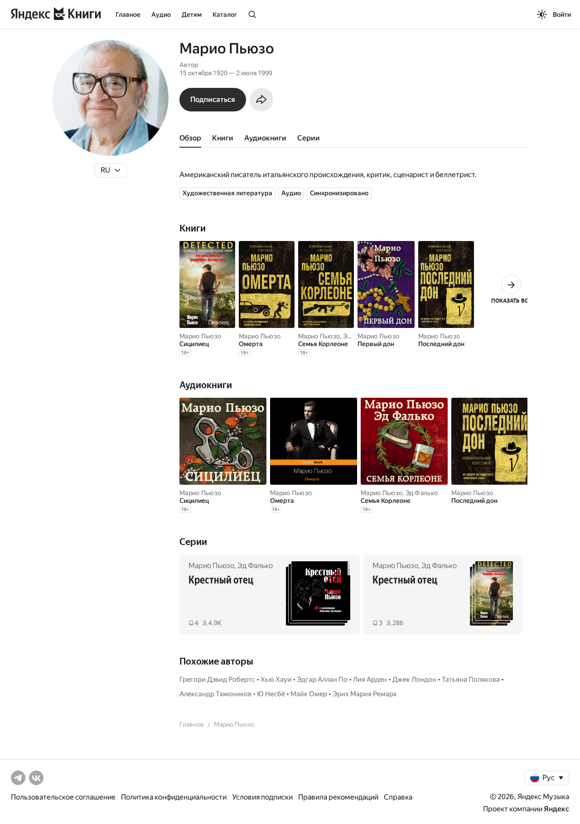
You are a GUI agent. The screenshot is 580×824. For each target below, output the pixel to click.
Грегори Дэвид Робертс (217, 679)
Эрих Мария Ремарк (365, 694)
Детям (192, 14)
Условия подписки (262, 797)
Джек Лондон (414, 679)
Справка (398, 797)
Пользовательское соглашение (63, 797)
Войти (562, 14)
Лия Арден (370, 679)
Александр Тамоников (215, 694)
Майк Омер (308, 694)
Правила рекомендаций (338, 797)
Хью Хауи (276, 679)
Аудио (161, 14)
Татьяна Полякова (471, 679)
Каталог (225, 14)
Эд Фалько (422, 492)
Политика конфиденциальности (174, 797)
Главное (128, 14)
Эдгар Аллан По (322, 679)
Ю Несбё (271, 694)
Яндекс (556, 809)
